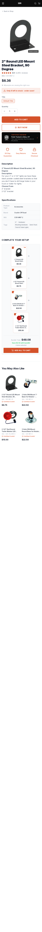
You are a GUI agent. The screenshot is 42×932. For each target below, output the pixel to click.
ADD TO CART (21, 119)
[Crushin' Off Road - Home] (20, 3)
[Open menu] (3, 3)
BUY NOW (22, 127)
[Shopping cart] (39, 3)
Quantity (5, 106)
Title (3, 97)
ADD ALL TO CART (22, 350)
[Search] (35, 3)
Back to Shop (8, 11)
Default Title (8, 101)
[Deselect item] (13, 248)
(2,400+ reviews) (22, 73)
